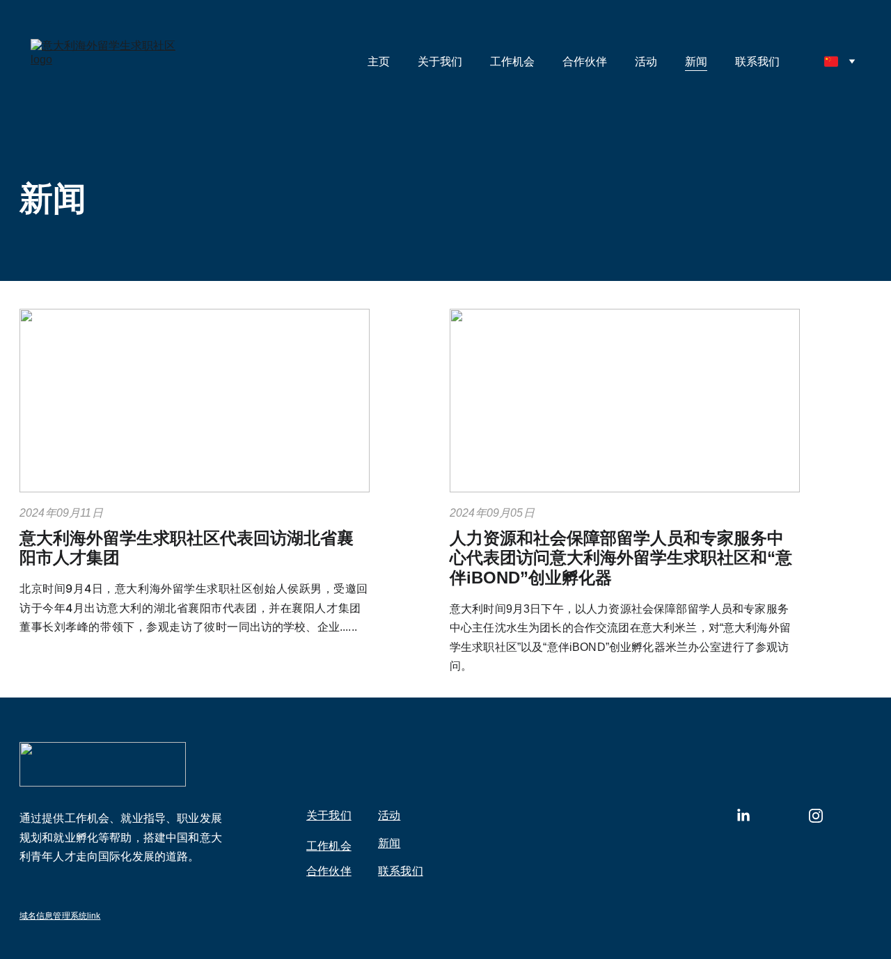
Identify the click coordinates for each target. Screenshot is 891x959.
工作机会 (512, 61)
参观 (157, 627)
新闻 (696, 61)
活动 (646, 61)
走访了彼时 (198, 627)
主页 (379, 61)
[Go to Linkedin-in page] (743, 816)
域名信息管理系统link (59, 916)
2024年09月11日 (61, 513)
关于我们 (440, 61)
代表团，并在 (257, 608)
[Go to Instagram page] (816, 816)
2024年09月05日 (492, 513)
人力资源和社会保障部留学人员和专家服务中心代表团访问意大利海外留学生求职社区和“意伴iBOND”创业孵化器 (621, 558)
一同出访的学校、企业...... (292, 627)
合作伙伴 (584, 61)
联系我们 (757, 61)
